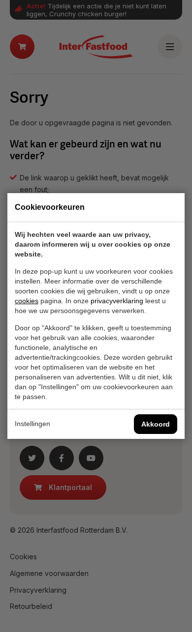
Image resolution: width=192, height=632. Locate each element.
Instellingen (32, 424)
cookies (26, 301)
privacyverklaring (117, 301)
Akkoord (155, 424)
